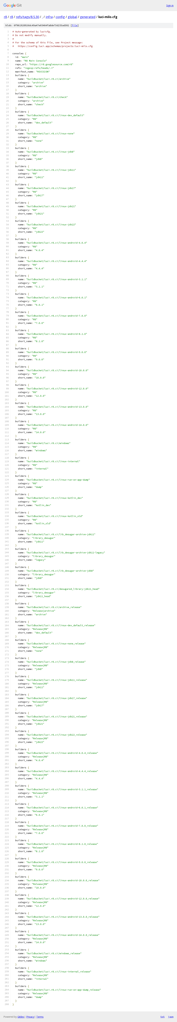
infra (49, 17)
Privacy (30, 1016)
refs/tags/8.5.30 (27, 17)
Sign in (170, 5)
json (171, 1016)
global (72, 17)
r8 (5, 17)
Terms (40, 1016)
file (74, 25)
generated (87, 17)
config (60, 17)
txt (162, 1016)
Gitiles (20, 1016)
